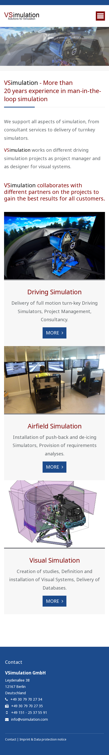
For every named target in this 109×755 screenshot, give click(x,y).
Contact (10, 739)
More (52, 333)
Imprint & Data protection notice (43, 739)
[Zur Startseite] (22, 16)
